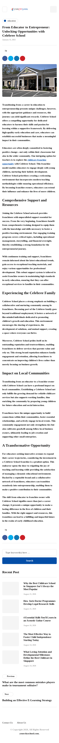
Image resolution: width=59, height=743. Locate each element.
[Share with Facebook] (4, 58)
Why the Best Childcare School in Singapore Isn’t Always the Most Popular (39, 586)
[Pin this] (22, 58)
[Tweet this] (10, 58)
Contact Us (7, 722)
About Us (21, 722)
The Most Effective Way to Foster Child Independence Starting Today (37, 637)
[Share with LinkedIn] (16, 58)
